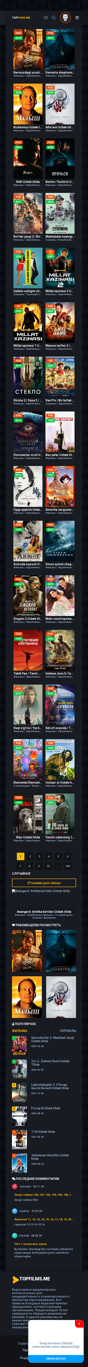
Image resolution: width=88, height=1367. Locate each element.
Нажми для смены (45, 883)
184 (67, 866)
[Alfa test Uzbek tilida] (61, 997)
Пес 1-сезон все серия (31, 1244)
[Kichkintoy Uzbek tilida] (27, 997)
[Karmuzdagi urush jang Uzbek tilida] (27, 951)
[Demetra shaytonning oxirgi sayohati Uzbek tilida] (61, 951)
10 (48, 866)
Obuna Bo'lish (56, 1358)
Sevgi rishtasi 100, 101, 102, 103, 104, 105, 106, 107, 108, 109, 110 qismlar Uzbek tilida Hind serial (44, 1194)
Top (21, 17)
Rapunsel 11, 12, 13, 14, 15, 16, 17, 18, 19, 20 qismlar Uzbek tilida (44, 1219)
